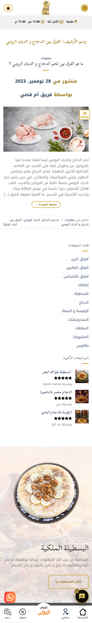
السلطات (82, 328)
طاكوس (82, 345)
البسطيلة (81, 293)
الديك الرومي (32, 220)
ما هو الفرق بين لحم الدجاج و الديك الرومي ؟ (46, 63)
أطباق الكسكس (76, 276)
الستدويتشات (78, 319)
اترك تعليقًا (10, 224)
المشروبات (81, 336)
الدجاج (46, 220)
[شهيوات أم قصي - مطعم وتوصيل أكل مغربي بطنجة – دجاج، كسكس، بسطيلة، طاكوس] (46, 8)
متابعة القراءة (46, 204)
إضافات (83, 284)
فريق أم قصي (36, 94)
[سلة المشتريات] (8, 7)
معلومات (46, 58)
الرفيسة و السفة (75, 310)
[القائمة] (84, 8)
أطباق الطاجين (77, 267)
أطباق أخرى (80, 259)
